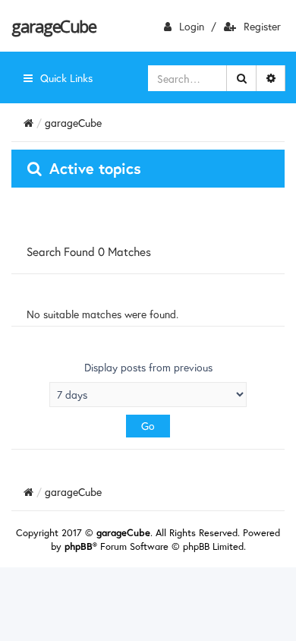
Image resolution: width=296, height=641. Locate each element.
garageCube (53, 25)
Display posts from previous (148, 367)
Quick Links (66, 78)
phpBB (79, 546)
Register (262, 26)
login (191, 26)
